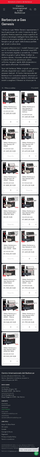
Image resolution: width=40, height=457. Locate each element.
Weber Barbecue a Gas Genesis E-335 (10, 107)
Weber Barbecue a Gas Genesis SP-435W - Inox (28, 281)
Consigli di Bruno (7, 432)
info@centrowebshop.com (10, 413)
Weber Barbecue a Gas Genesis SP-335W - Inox (28, 144)
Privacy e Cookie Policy (9, 437)
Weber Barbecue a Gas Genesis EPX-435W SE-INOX (10, 349)
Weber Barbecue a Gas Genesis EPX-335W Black (28, 212)
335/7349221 (6, 409)
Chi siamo (5, 427)
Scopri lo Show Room (8, 424)
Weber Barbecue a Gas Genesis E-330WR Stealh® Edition (28, 109)
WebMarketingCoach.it (31, 451)
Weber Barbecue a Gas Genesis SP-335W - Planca (10, 178)
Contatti (4, 429)
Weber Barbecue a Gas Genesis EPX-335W (28, 178)
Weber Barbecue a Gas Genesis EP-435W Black (10, 281)
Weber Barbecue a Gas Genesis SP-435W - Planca (10, 315)
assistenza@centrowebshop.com (11, 417)
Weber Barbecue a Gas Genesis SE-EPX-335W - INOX (10, 247)
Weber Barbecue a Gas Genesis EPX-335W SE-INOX (10, 212)
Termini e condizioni (8, 439)
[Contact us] (36, 453)
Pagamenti (5, 434)
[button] (4, 9)
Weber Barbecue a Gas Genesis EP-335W (10, 144)
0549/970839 (6, 405)
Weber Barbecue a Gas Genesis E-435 (29, 246)
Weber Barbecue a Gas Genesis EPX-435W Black (28, 315)
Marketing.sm (12, 451)
